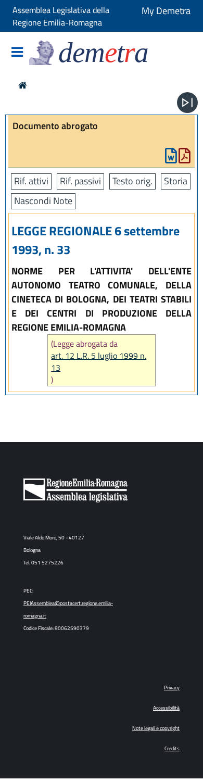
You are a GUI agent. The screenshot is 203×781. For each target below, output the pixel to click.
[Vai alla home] (22, 85)
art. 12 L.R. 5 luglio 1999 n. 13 (98, 362)
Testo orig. (132, 181)
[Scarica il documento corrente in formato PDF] (185, 158)
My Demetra (166, 11)
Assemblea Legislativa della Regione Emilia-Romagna (60, 16)
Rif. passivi (80, 181)
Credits (172, 748)
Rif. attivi (31, 181)
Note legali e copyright (156, 728)
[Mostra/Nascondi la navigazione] (17, 52)
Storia (175, 181)
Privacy (172, 687)
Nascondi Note (43, 201)
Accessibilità (166, 708)
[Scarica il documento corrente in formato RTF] (171, 158)
